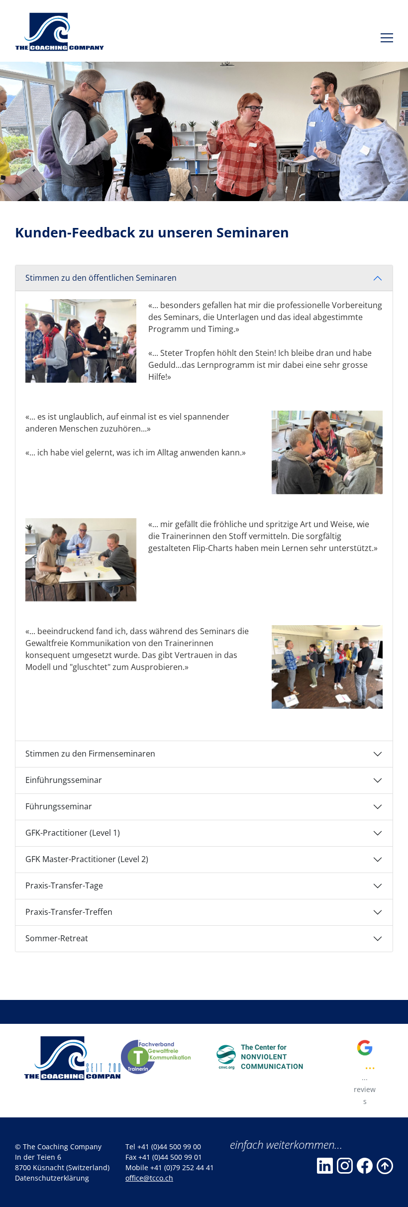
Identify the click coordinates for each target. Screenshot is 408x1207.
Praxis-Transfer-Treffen (68, 911)
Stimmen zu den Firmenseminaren (90, 753)
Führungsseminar (58, 806)
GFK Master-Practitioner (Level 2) (86, 859)
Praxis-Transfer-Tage (64, 885)
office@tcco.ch (149, 1178)
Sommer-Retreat (56, 938)
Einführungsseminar (63, 779)
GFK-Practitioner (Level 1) (72, 832)
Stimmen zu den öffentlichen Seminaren (101, 277)
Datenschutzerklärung (52, 1178)
